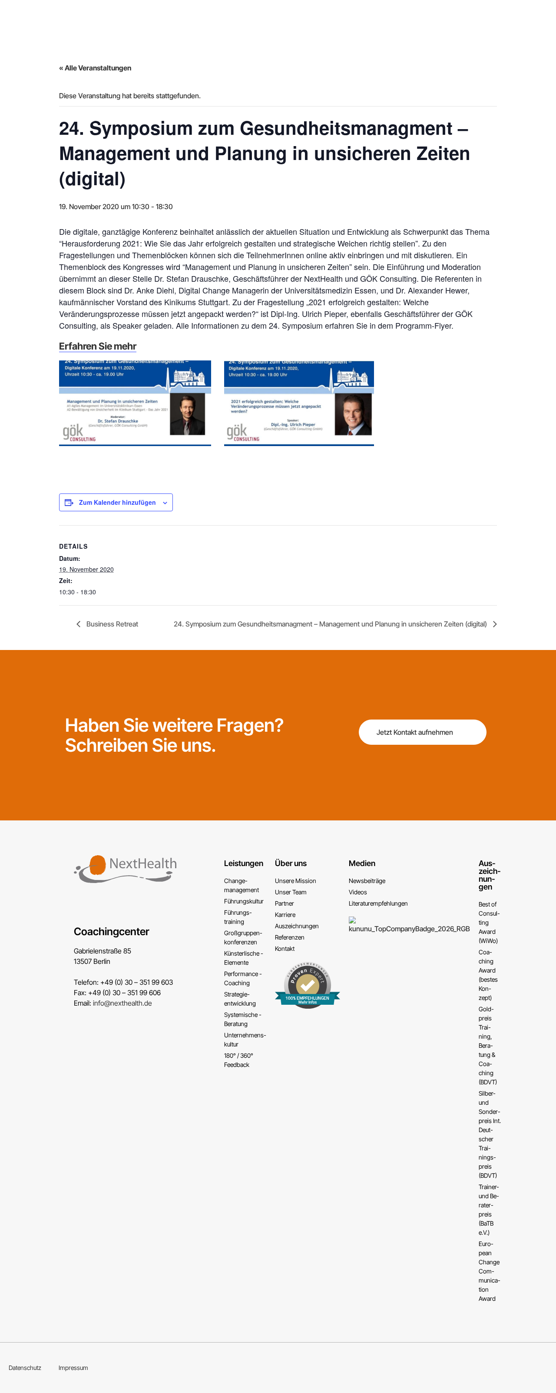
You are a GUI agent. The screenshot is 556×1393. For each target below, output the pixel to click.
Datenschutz (25, 1367)
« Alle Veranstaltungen (95, 67)
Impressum (73, 1367)
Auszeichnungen (490, 875)
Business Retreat (111, 624)
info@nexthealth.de (122, 1003)
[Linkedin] (549, 1368)
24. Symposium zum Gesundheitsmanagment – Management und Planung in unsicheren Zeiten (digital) (331, 624)
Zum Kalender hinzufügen (117, 502)
